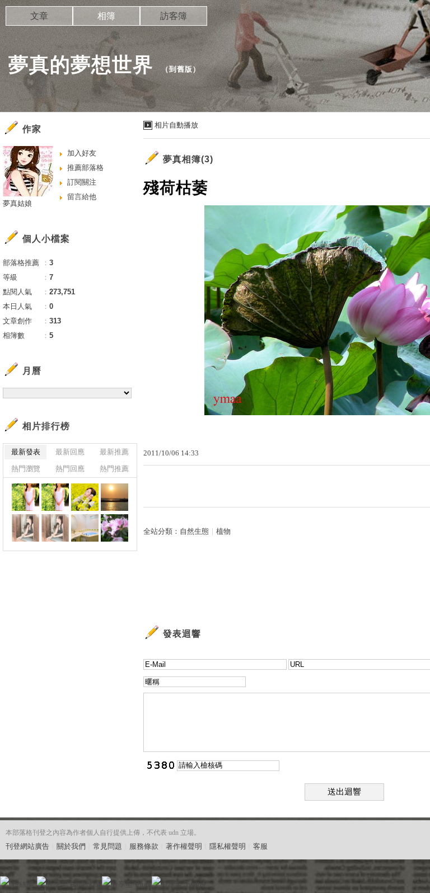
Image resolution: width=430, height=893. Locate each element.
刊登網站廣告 (27, 846)
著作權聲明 (184, 846)
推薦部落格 (85, 167)
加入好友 (81, 153)
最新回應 (70, 452)
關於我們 (71, 846)
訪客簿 (173, 16)
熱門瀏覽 (25, 468)
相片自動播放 (176, 125)
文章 (39, 16)
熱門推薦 (114, 468)
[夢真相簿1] (85, 497)
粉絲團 (23, 884)
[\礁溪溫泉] (85, 528)
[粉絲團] (4, 880)
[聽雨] (25, 528)
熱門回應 (70, 468)
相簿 (106, 16)
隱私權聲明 (227, 846)
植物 (223, 531)
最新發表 (25, 452)
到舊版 (181, 69)
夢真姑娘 (17, 203)
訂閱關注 (81, 182)
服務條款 (143, 846)
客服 (260, 846)
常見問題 (107, 846)
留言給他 (81, 196)
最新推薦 (114, 452)
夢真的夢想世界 (80, 64)
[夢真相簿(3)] (25, 497)
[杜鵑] (114, 528)
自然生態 (194, 531)
